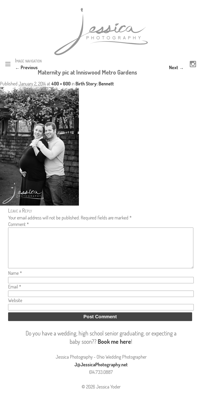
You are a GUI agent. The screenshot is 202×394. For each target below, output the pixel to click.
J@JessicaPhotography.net (101, 364)
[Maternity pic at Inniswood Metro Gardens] (39, 204)
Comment (18, 224)
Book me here (114, 341)
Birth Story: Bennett (95, 83)
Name (15, 273)
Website (15, 300)
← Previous (26, 67)
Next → (176, 67)
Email (14, 286)
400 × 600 (61, 83)
